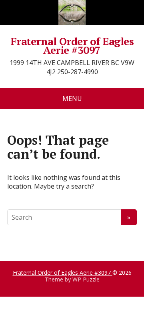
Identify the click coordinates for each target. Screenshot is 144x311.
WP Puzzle (86, 279)
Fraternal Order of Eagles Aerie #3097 (72, 45)
